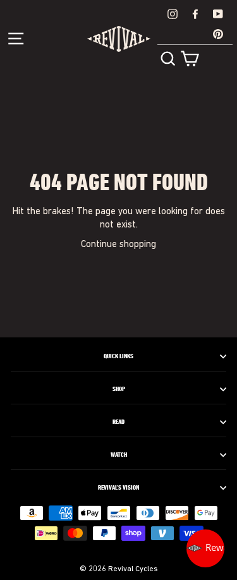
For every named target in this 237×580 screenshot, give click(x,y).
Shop (118, 389)
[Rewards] (205, 548)
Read (118, 422)
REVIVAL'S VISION (118, 488)
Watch (119, 455)
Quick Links (118, 356)
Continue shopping (118, 245)
